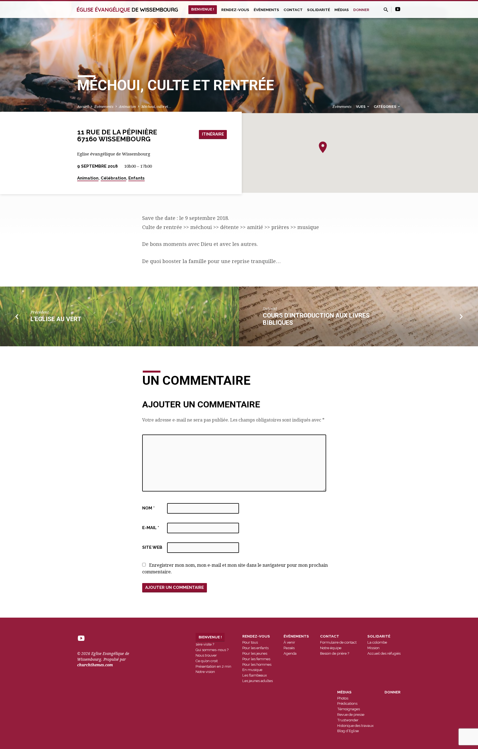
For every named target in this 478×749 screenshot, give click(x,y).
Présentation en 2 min (213, 666)
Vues (361, 107)
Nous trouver (206, 655)
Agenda (290, 653)
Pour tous (250, 642)
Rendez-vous (235, 9)
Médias (341, 9)
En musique (252, 670)
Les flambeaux (254, 675)
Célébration (113, 178)
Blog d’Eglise (348, 731)
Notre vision (205, 672)
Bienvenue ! (202, 9)
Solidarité (318, 9)
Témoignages (348, 709)
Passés (289, 648)
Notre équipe (330, 648)
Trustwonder (347, 720)
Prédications (347, 703)
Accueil (83, 107)
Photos (342, 698)
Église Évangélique (127, 9)
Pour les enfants (255, 648)
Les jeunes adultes (257, 681)
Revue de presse (350, 714)
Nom (148, 508)
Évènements (266, 9)
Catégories (385, 107)
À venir (289, 642)
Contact (293, 9)
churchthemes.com (95, 665)
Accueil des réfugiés (384, 653)
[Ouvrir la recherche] (386, 9)
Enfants (136, 178)
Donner (361, 9)
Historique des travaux (355, 726)
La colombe (377, 642)
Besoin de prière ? (334, 653)
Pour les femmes (256, 659)
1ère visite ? (205, 644)
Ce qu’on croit (207, 661)
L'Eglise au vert (55, 319)
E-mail (150, 527)
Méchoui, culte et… (156, 107)
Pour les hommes (256, 664)
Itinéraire (213, 134)
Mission (373, 648)
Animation (127, 107)
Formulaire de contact (338, 642)
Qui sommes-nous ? (212, 650)
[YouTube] (398, 9)
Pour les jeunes (254, 653)
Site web (152, 547)
